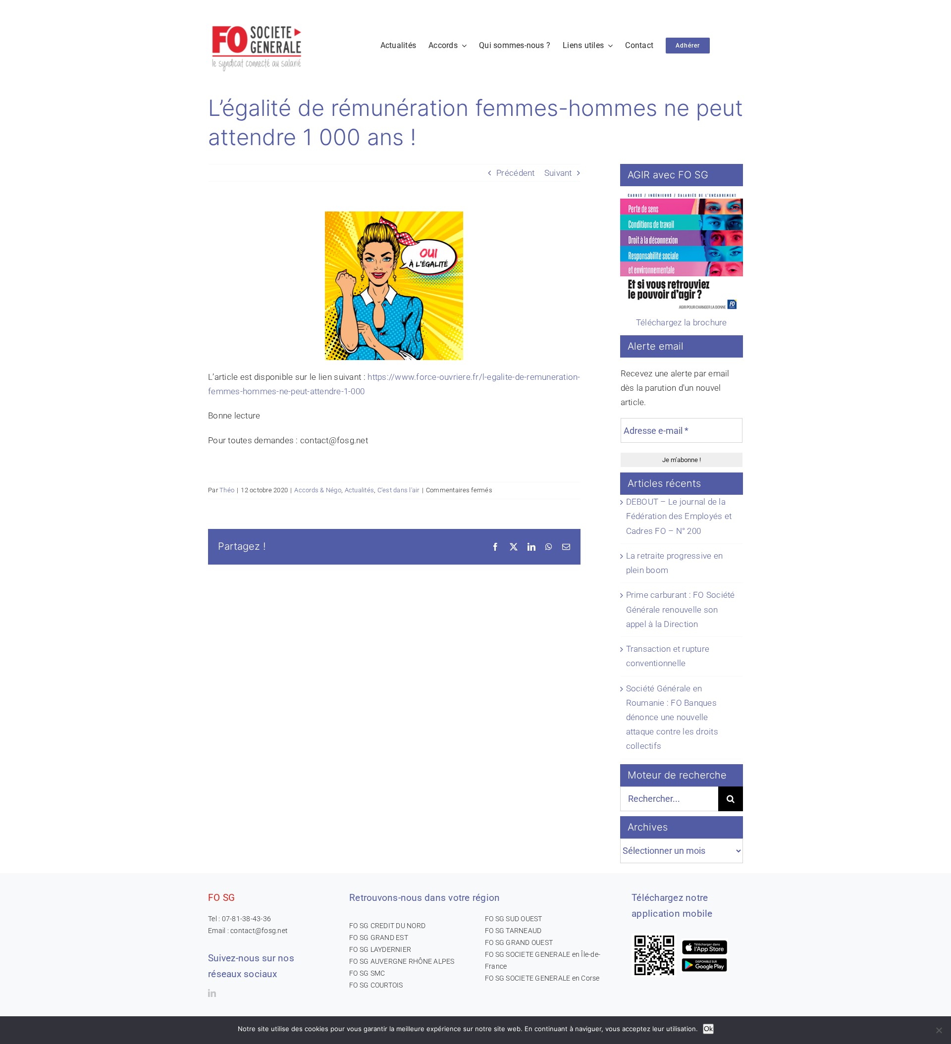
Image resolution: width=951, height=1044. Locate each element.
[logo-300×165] (257, 22)
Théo (226, 490)
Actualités (359, 490)
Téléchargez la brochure (681, 322)
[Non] (939, 1030)
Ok (708, 1029)
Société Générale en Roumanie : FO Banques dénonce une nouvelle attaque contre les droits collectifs (672, 717)
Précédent (515, 173)
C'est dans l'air (398, 490)
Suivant (558, 173)
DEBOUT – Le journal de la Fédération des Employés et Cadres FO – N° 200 (679, 516)
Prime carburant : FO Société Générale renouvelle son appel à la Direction (680, 609)
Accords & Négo (317, 490)
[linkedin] (212, 993)
